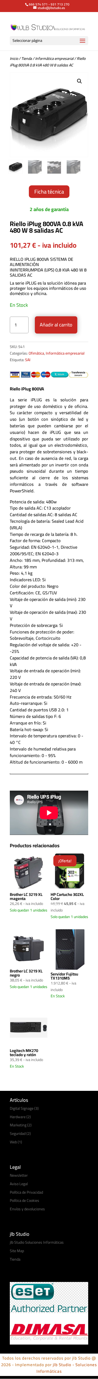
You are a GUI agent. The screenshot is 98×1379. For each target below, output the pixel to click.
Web (13, 1142)
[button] (79, 81)
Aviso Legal (19, 1183)
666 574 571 (38, 4)
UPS (49, 270)
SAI (27, 359)
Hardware (18, 1116)
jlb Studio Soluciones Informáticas (37, 1242)
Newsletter (19, 1175)
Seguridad (18, 1133)
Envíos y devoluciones (27, 1209)
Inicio (14, 58)
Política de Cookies (24, 1200)
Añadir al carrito (56, 324)
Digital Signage (21, 1108)
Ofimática (36, 353)
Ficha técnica (49, 191)
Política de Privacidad (26, 1192)
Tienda (26, 58)
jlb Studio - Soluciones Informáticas (66, 1368)
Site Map (17, 1250)
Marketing (18, 1125)
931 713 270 (60, 4)
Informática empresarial (54, 58)
